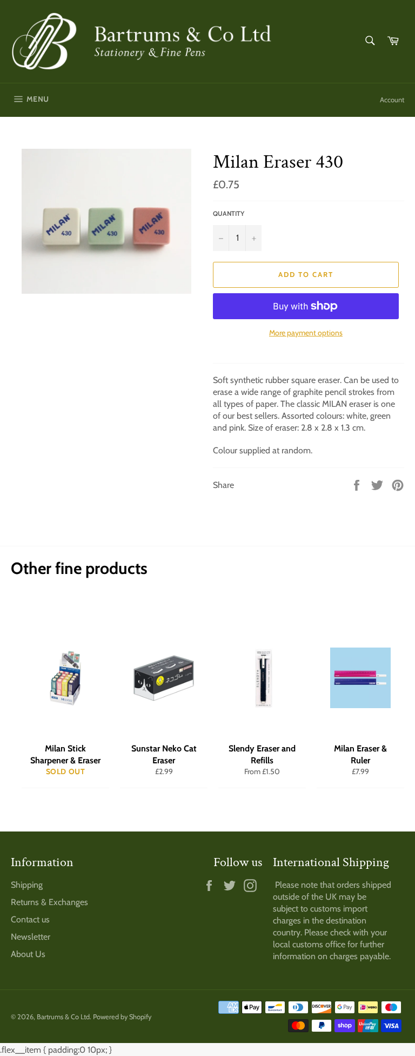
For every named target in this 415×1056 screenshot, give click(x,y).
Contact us (30, 919)
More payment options (306, 333)
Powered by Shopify (122, 1017)
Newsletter (30, 937)
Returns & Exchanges (49, 902)
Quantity (228, 213)
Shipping (27, 885)
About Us (28, 954)
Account (392, 99)
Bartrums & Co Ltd (63, 1017)
